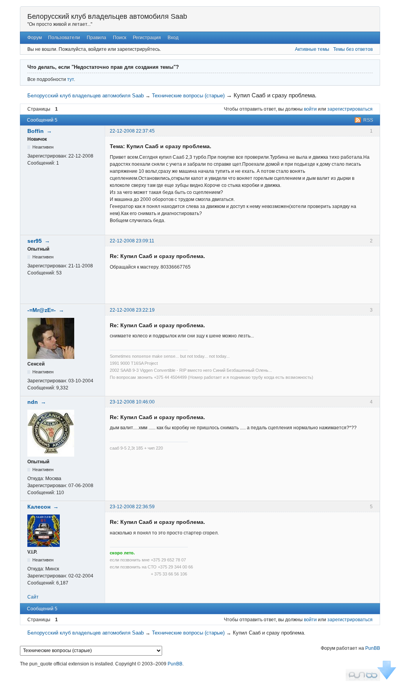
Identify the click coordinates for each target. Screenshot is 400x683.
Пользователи (64, 37)
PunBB (372, 648)
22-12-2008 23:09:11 (132, 241)
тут (70, 79)
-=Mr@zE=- (41, 310)
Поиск (119, 37)
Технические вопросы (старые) (188, 96)
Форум (34, 37)
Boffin (35, 131)
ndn (32, 402)
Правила (96, 37)
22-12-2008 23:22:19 (132, 310)
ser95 (34, 241)
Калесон (38, 507)
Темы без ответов (353, 49)
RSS (368, 120)
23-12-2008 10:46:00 (132, 402)
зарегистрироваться (350, 109)
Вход (173, 37)
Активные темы (312, 49)
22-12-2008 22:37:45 (132, 131)
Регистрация (147, 37)
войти (310, 109)
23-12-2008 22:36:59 (132, 506)
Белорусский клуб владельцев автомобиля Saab (107, 16)
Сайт (33, 597)
